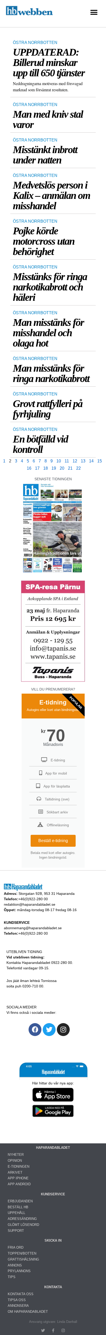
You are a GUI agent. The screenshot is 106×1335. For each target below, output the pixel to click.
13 (83, 461)
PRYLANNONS (19, 1271)
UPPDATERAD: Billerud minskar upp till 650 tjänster (49, 62)
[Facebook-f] (53, 1330)
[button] (94, 12)
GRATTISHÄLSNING (23, 1259)
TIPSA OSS (17, 1300)
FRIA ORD (15, 1247)
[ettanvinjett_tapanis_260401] (53, 681)
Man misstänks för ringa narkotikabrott (51, 373)
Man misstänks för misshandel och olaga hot (48, 333)
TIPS (11, 1277)
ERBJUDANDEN (20, 1201)
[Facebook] (35, 1029)
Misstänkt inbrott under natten (45, 155)
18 (45, 468)
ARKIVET (15, 1172)
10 (58, 461)
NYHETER (16, 1155)
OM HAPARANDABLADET (28, 1312)
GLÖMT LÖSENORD (23, 1225)
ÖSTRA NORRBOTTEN (35, 42)
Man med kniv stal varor (48, 119)
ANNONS (15, 1265)
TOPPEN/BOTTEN (22, 1253)
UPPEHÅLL (16, 1213)
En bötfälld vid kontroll (40, 444)
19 (53, 468)
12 (75, 461)
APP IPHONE (18, 1178)
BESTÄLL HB (18, 1207)
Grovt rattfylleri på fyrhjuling (47, 409)
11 (67, 461)
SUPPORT (16, 1231)
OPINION (15, 1160)
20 (62, 468)
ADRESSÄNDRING (22, 1219)
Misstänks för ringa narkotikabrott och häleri (50, 287)
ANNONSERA (18, 1306)
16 (29, 468)
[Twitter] (49, 1029)
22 (78, 468)
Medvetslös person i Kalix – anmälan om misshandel (51, 195)
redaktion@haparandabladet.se (29, 904)
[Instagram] (63, 1029)
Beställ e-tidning (53, 840)
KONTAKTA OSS (20, 1294)
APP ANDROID (19, 1184)
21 (70, 468)
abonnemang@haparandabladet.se (33, 928)
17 (37, 468)
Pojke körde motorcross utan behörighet (43, 241)
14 (91, 461)
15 (99, 461)
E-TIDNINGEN (18, 1166)
